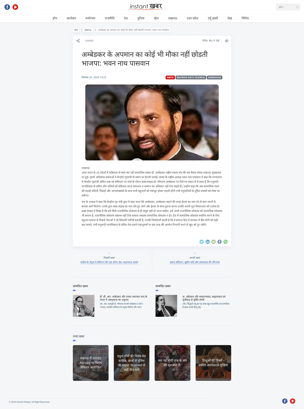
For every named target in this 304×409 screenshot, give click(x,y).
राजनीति (110, 18)
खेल (156, 18)
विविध (245, 18)
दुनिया (140, 18)
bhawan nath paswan (191, 77)
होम (55, 18)
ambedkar (214, 77)
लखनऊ (172, 18)
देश (126, 18)
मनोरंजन (90, 18)
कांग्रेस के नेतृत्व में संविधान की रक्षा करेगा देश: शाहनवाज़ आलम (109, 262)
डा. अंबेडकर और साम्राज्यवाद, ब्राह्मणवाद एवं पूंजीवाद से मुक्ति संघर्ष (203, 298)
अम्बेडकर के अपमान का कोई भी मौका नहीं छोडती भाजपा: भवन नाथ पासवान (145, 58)
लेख (229, 18)
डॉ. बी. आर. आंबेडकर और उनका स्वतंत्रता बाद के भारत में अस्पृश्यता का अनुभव (123, 298)
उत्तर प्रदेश (192, 18)
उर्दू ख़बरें (213, 18)
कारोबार (71, 18)
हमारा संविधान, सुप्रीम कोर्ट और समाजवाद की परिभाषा (195, 262)
